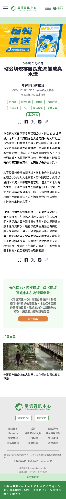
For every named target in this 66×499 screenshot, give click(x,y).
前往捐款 (33, 319)
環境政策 (38, 108)
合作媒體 (33, 438)
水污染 (12, 101)
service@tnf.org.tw (38, 467)
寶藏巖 (39, 101)
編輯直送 (39, 85)
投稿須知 (53, 438)
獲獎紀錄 (33, 442)
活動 (33, 428)
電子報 (48, 8)
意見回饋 (53, 442)
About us (13, 433)
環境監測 (26, 101)
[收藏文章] (19, 121)
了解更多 (15, 493)
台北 (26, 108)
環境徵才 (13, 428)
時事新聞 (27, 85)
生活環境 (33, 114)
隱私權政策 (13, 442)
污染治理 (52, 101)
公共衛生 (14, 108)
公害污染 (52, 108)
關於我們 (53, 428)
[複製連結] (46, 121)
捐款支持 (41, 418)
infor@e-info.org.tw (38, 471)
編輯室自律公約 (33, 433)
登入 (61, 8)
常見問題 (13, 438)
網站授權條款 (53, 433)
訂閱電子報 (23, 418)
